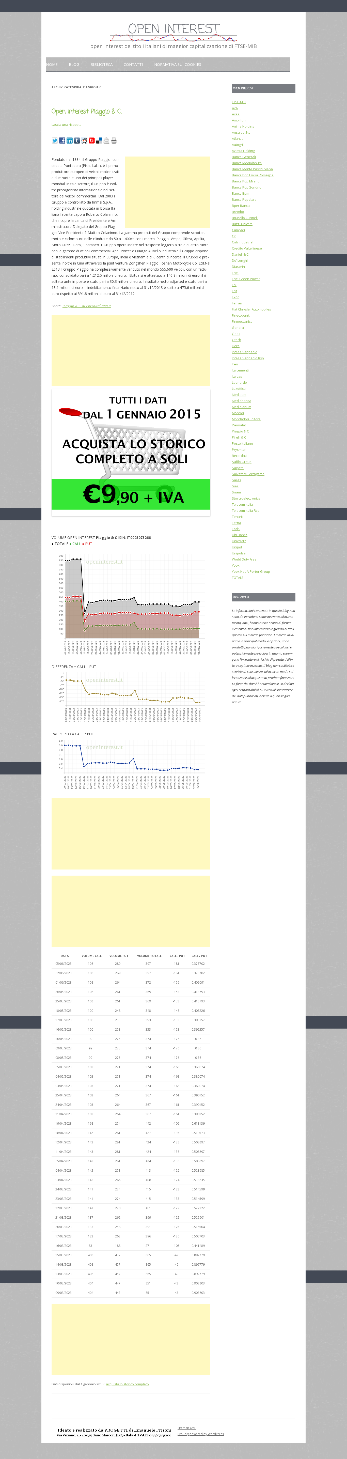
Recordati (239, 455)
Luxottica (239, 388)
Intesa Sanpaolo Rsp (248, 358)
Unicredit (239, 541)
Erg (234, 291)
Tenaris (238, 516)
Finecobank (241, 315)
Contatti (133, 64)
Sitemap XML (187, 1428)
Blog (74, 64)
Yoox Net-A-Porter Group (251, 571)
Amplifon (239, 120)
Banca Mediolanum (247, 163)
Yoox (236, 565)
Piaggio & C (240, 431)
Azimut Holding (243, 150)
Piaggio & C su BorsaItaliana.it (86, 305)
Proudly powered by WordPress (201, 1434)
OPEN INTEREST (173, 29)
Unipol (237, 547)
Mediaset (239, 394)
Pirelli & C (239, 437)
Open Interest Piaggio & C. (87, 111)
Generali (238, 327)
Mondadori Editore (246, 419)
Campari (238, 230)
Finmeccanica (242, 321)
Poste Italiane (242, 443)
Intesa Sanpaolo (244, 352)
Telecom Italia (242, 504)
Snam (236, 492)
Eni (234, 285)
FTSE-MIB (239, 102)
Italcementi (240, 370)
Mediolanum (241, 407)
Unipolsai (239, 553)
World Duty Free (244, 559)
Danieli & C (240, 254)
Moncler (238, 413)
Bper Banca (241, 205)
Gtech (236, 339)
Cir (234, 236)
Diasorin (238, 266)
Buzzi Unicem (242, 224)
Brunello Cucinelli (245, 217)
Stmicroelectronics (246, 498)
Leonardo (239, 382)
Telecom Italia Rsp (246, 510)
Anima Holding (243, 126)
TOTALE (237, 577)
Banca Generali (244, 156)
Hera (236, 346)
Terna (236, 522)
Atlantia (238, 138)
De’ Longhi (240, 260)
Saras (236, 480)
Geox (236, 333)
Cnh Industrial (242, 242)
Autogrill (238, 144)
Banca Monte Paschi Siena (252, 169)
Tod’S (236, 528)
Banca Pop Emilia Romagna (253, 175)
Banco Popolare (244, 199)
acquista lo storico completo (127, 1384)
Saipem (238, 467)
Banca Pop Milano (246, 181)
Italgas (237, 376)
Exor (235, 297)
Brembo (238, 211)
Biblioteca (101, 64)
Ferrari (237, 303)
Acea (236, 114)
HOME (52, 64)
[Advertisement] (167, 192)
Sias (235, 486)
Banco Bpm (240, 193)
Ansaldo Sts (241, 132)
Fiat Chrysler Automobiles (251, 309)
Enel (235, 272)
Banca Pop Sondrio (246, 187)
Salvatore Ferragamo (248, 474)
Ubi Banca (239, 535)
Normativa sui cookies (177, 64)
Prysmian (239, 449)
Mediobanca (241, 400)
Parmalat (239, 425)
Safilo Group (241, 461)
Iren (235, 364)
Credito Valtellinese (247, 248)
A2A (235, 108)
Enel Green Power (246, 278)
